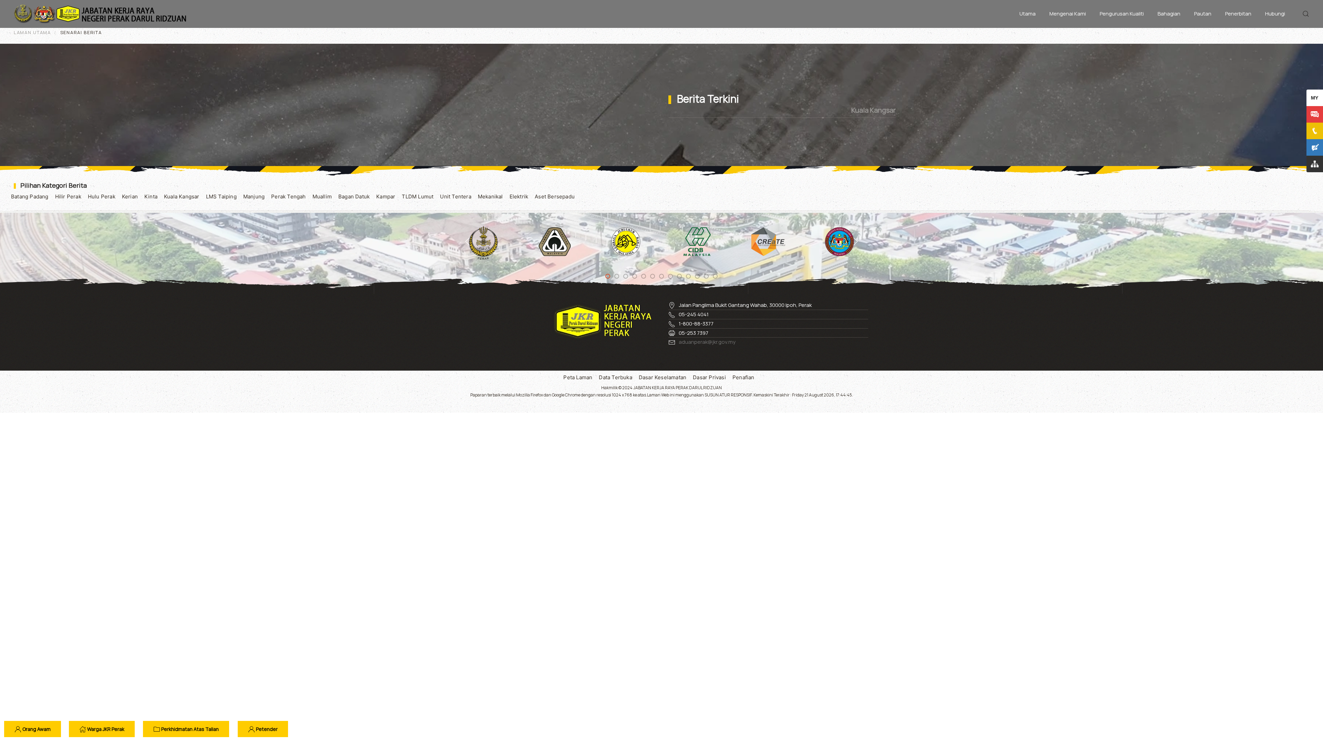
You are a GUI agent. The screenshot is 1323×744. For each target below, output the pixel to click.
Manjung (254, 196)
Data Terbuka (615, 377)
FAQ (1315, 114)
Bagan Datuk (354, 196)
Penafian (743, 377)
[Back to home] (101, 14)
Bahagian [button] (1169, 13)
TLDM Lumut (417, 196)
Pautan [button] (1202, 13)
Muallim (322, 196)
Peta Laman (577, 377)
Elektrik (519, 196)
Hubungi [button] (1275, 13)
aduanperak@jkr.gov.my (707, 341)
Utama (1027, 13)
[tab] (607, 276)
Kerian (130, 196)
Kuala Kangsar (181, 196)
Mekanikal (490, 196)
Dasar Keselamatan (662, 377)
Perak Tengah (288, 196)
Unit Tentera (455, 196)
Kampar (385, 196)
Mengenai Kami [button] (1067, 13)
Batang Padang (30, 196)
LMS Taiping (221, 196)
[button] (1305, 14)
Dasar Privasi (709, 377)
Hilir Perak (68, 196)
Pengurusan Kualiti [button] (1122, 13)
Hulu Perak (101, 196)
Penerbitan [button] (1238, 13)
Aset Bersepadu (555, 196)
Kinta (150, 196)
